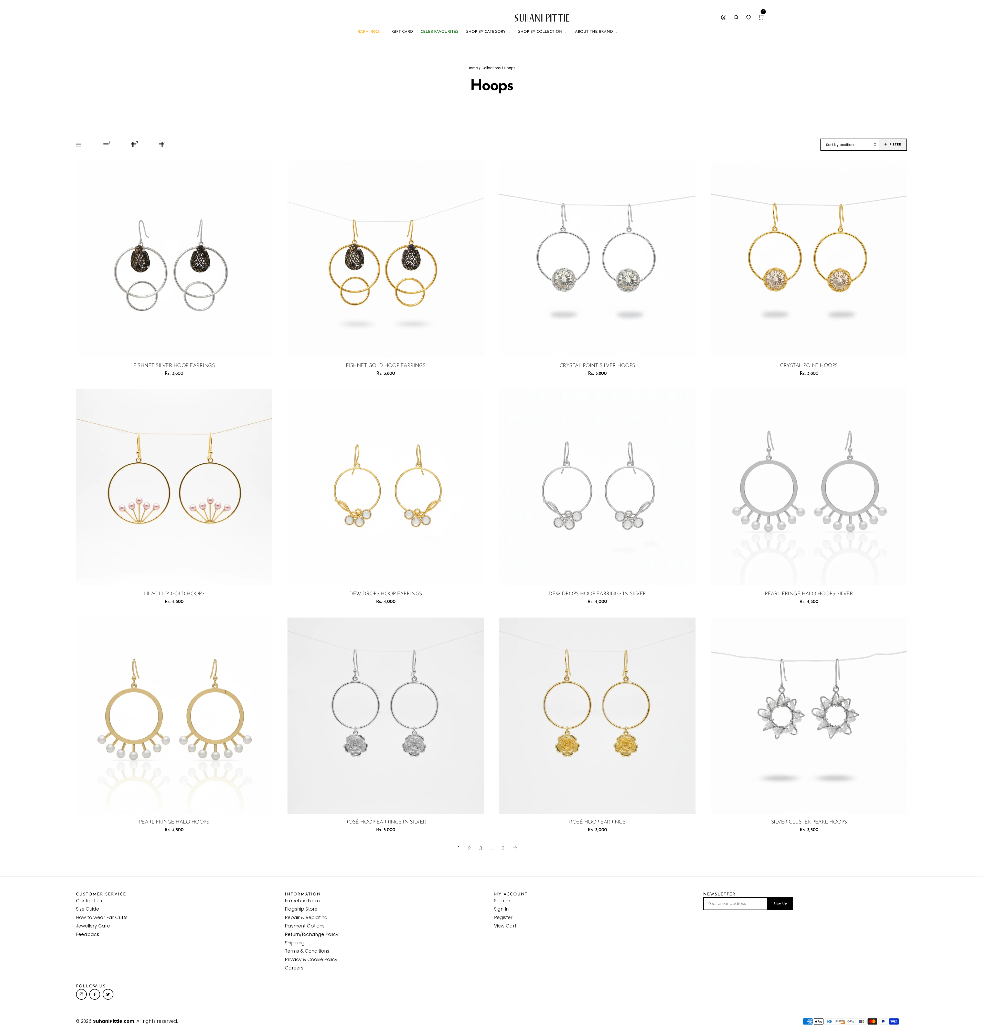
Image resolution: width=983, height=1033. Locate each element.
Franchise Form (302, 901)
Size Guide (87, 909)
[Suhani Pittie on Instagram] (81, 994)
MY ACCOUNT (511, 894)
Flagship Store (301, 909)
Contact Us (89, 901)
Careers (294, 968)
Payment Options (305, 926)
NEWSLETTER (719, 894)
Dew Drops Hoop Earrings (385, 594)
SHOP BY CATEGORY (486, 32)
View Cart (505, 926)
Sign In (501, 909)
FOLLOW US (91, 986)
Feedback (87, 934)
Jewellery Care (93, 926)
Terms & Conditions (307, 951)
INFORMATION (303, 894)
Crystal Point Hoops (809, 365)
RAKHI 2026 (369, 32)
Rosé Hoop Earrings (597, 822)
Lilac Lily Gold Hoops (174, 594)
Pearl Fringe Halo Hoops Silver (809, 594)
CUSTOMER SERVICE (101, 894)
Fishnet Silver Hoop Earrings (174, 365)
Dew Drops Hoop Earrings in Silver (597, 594)
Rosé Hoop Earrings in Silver (385, 822)
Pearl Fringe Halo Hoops (174, 822)
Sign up (780, 903)
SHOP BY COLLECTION (540, 32)
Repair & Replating (306, 917)
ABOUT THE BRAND (594, 32)
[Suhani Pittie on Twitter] (108, 994)
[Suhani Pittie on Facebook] (94, 994)
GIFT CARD (402, 32)
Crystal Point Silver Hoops (597, 365)
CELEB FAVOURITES (439, 32)
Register (503, 917)
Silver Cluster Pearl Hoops (809, 822)
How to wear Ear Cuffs (101, 917)
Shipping (295, 943)
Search (502, 901)
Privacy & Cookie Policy (311, 959)
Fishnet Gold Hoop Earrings (386, 365)
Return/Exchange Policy (311, 934)
